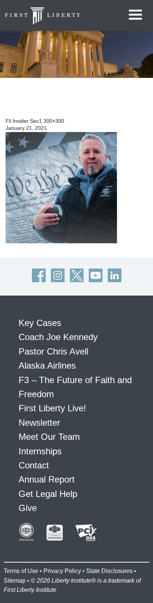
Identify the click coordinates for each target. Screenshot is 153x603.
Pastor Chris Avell (53, 351)
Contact (34, 465)
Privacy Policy (62, 571)
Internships (40, 451)
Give (28, 508)
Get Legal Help (48, 494)
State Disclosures (109, 571)
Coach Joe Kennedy (58, 337)
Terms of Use (21, 571)
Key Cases (40, 323)
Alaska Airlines (47, 365)
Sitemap (15, 580)
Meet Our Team (49, 437)
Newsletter (39, 423)
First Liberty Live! (52, 408)
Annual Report (47, 479)
